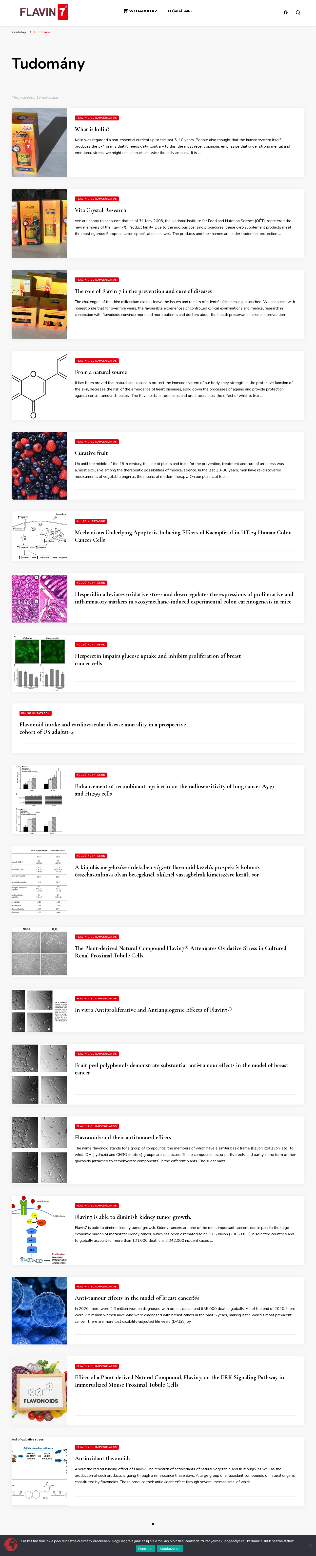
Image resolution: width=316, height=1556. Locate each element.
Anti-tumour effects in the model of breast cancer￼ (137, 1298)
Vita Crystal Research (100, 210)
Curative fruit (91, 453)
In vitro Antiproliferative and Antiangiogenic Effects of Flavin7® (153, 1009)
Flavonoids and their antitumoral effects (123, 1137)
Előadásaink (180, 11)
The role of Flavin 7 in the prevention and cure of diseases (143, 291)
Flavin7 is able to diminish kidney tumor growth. (133, 1217)
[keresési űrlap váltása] (298, 12)
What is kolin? (92, 129)
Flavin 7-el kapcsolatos (97, 118)
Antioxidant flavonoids (102, 1458)
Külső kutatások (91, 521)
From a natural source (101, 372)
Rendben (145, 1549)
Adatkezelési (170, 1549)
